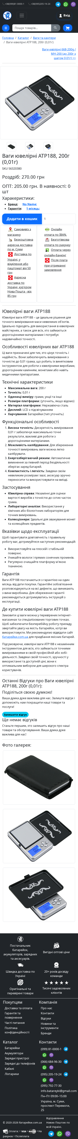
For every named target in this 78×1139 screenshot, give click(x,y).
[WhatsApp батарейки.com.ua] (66, 3)
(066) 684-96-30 (51, 1062)
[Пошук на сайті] (55, 28)
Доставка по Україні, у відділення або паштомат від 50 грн (19, 263)
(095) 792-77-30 (51, 1086)
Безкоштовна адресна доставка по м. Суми (20, 244)
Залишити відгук (15, 714)
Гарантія (14, 209)
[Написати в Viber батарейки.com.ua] (68, 1133)
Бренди (46, 1033)
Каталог (23, 38)
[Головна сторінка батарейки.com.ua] (7, 15)
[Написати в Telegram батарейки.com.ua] (51, 1133)
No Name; (29, 204)
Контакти (47, 1013)
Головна (8, 38)
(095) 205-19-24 (51, 1074)
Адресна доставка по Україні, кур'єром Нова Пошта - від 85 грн (19, 286)
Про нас (46, 1008)
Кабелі (9, 1069)
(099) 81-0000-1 (51, 1049)
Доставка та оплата (18, 1008)
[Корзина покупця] (67, 28)
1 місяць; (33, 209)
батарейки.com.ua (15, 637)
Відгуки (46, 1018)
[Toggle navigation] (22, 15)
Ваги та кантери (44, 38)
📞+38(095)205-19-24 (39, 3)
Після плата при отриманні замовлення (55, 265)
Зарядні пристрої (17, 1058)
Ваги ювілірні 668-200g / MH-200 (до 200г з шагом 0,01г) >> (59, 53)
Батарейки (12, 1048)
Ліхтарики (12, 1074)
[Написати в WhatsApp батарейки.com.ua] (60, 1133)
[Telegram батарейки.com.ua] (59, 3)
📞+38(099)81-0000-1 (13, 3)
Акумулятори (14, 1053)
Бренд (12, 204)
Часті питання (15, 1023)
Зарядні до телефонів (20, 1063)
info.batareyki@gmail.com (59, 1091)
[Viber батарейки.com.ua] (73, 3)
